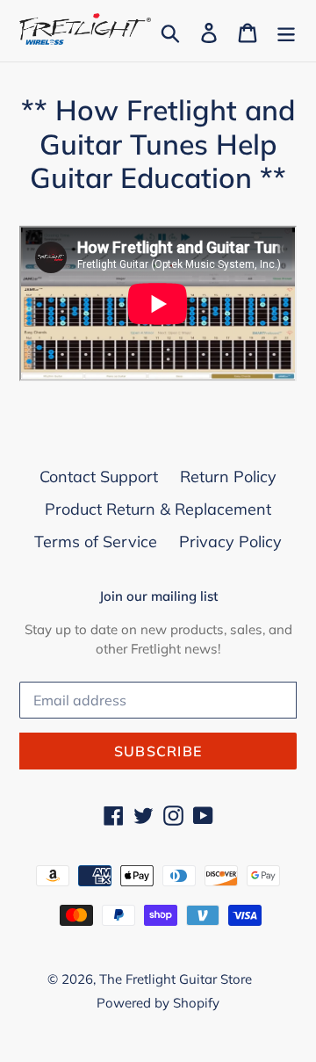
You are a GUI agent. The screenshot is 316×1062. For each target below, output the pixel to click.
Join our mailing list (158, 596)
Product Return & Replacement (158, 509)
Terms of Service (95, 541)
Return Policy (228, 476)
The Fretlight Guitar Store (175, 979)
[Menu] (286, 31)
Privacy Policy (230, 541)
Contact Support (99, 476)
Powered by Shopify (158, 1002)
